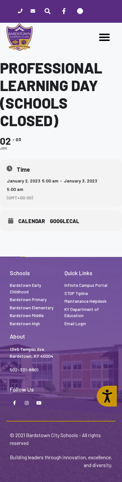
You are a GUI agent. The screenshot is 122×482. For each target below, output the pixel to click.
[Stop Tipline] (80, 11)
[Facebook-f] (14, 403)
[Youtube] (39, 403)
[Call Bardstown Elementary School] (20, 11)
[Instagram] (26, 403)
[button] (104, 37)
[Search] (47, 11)
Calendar (31, 221)
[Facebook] (64, 11)
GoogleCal (64, 221)
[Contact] (32, 11)
